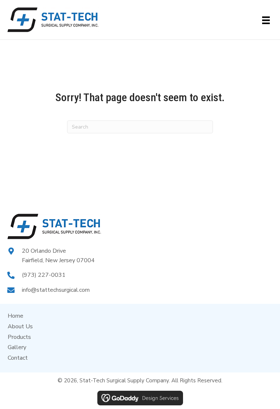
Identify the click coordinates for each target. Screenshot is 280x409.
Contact (18, 358)
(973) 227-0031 (44, 275)
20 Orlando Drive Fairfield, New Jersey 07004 (58, 255)
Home (15, 316)
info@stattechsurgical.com (56, 290)
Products (19, 337)
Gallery (17, 347)
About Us (20, 326)
